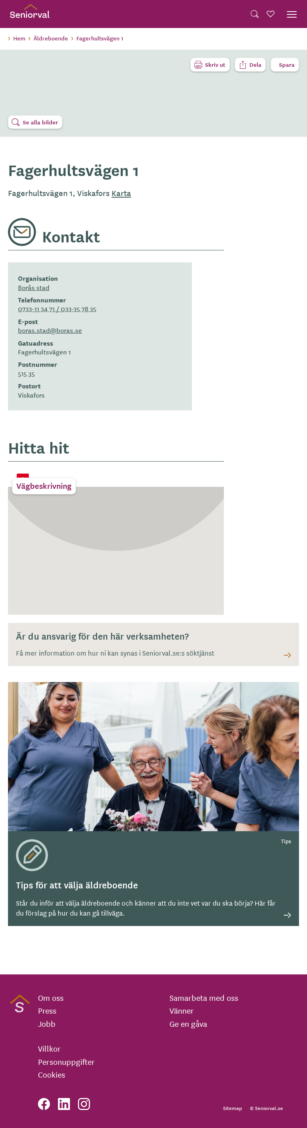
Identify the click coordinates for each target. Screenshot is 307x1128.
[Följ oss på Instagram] (84, 1104)
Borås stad (34, 287)
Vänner (181, 1010)
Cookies (51, 1074)
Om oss (51, 997)
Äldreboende (51, 38)
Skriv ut (215, 64)
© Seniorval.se (266, 1108)
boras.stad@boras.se (50, 330)
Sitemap (232, 1108)
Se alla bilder (40, 122)
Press (47, 1010)
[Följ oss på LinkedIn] (64, 1104)
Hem (19, 38)
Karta (121, 192)
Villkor (49, 1048)
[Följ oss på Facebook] (44, 1104)
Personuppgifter (66, 1061)
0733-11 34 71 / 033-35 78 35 (57, 308)
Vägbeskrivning (44, 485)
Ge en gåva (188, 1023)
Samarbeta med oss (203, 997)
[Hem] (30, 14)
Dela (255, 64)
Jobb (47, 1023)
